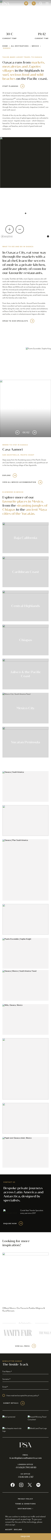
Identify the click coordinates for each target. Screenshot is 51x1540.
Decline (18, 1530)
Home (5, 46)
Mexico (35, 46)
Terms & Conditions (25, 1504)
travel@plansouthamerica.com (26, 1458)
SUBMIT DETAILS (10, 1403)
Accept (9, 1530)
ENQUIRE (25, 1537)
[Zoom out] (20, 229)
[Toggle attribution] (48, 236)
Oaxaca (7, 48)
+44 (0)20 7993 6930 (25, 1467)
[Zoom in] (9, 229)
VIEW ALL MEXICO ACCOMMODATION (19, 482)
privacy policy (33, 1396)
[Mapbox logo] (7, 236)
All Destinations (20, 46)
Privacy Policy (25, 1499)
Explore (6, 475)
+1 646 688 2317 (25, 1477)
